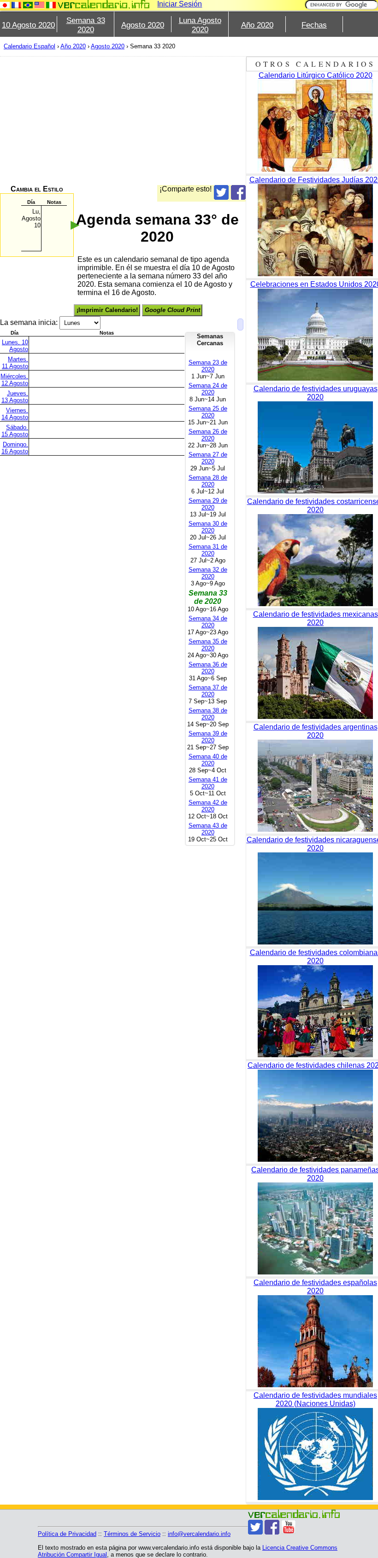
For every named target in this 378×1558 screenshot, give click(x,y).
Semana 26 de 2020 (208, 435)
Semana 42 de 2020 (208, 806)
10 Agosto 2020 (28, 25)
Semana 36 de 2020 (208, 668)
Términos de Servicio (132, 1533)
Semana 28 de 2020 (208, 481)
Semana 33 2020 (85, 25)
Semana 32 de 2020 (208, 573)
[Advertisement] (123, 120)
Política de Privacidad (67, 1533)
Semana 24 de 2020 (208, 389)
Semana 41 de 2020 (208, 783)
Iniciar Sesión (179, 4)
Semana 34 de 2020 (208, 622)
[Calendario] (104, 4)
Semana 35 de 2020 (208, 645)
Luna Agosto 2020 (200, 25)
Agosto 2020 (142, 25)
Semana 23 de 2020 (208, 366)
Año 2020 (257, 25)
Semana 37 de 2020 (208, 691)
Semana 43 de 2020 (208, 829)
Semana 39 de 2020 (208, 737)
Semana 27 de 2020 (208, 458)
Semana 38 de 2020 (208, 714)
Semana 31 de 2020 (208, 550)
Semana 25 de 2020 (208, 412)
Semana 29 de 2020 (208, 504)
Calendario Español (29, 46)
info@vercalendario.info (199, 1533)
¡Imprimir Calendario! (107, 310)
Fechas (314, 25)
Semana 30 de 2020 (208, 527)
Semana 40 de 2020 (208, 760)
